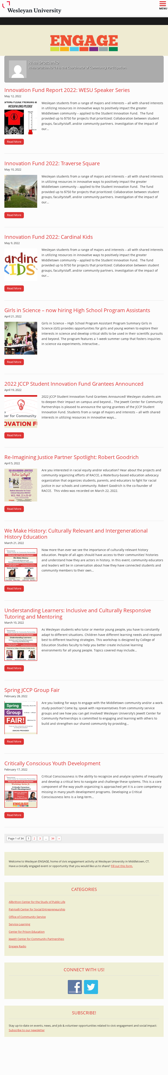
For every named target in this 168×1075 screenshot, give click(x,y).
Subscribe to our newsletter (27, 1030)
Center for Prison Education (27, 932)
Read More (14, 142)
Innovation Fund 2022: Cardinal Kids (48, 236)
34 (52, 838)
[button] (162, 4)
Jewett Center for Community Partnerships (36, 939)
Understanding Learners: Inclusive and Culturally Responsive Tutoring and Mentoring (77, 613)
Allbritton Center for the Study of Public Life (37, 902)
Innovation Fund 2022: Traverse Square (52, 163)
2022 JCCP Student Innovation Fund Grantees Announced (74, 383)
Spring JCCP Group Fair (32, 689)
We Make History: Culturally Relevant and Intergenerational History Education (76, 533)
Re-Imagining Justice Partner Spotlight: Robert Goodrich (71, 457)
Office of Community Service (27, 917)
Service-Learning (19, 924)
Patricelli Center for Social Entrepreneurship (37, 909)
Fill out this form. (122, 866)
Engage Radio (17, 946)
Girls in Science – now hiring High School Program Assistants (77, 310)
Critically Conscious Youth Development (52, 763)
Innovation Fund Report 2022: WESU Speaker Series (67, 89)
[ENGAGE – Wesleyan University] (84, 40)
